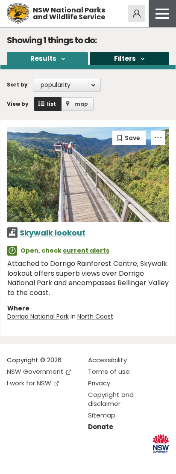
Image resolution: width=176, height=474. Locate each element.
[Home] (18, 13)
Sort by (17, 84)
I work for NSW (29, 383)
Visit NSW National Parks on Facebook (15, 460)
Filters (125, 58)
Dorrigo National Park (38, 316)
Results (43, 58)
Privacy (99, 383)
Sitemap (101, 415)
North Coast (95, 316)
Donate (100, 426)
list (51, 103)
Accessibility (107, 359)
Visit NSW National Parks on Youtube (51, 460)
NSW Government (35, 371)
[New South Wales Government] (161, 443)
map (81, 103)
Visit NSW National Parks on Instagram (33, 460)
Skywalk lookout (52, 232)
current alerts (86, 250)
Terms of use (109, 371)
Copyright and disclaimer (111, 399)
